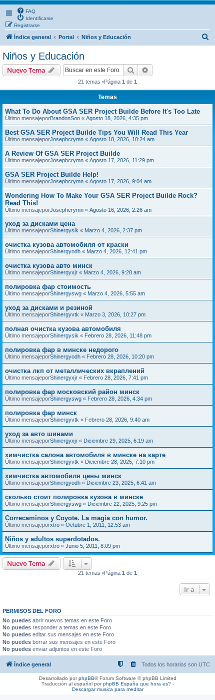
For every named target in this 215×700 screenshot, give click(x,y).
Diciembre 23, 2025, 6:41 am (121, 483)
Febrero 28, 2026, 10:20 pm (120, 357)
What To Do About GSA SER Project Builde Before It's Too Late (102, 111)
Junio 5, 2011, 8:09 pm (93, 546)
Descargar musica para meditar (108, 689)
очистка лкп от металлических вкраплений (74, 371)
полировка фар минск (41, 413)
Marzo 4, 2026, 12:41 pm (116, 251)
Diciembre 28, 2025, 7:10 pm (119, 462)
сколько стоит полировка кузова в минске (74, 497)
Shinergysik (64, 230)
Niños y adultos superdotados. (52, 539)
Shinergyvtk (64, 314)
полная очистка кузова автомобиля (63, 328)
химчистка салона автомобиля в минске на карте (85, 455)
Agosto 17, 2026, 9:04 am (121, 181)
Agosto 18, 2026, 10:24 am (122, 139)
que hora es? (155, 683)
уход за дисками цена (40, 223)
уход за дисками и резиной (48, 307)
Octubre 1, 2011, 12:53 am (98, 525)
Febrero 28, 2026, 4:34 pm (120, 399)
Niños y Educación (43, 56)
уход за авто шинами (39, 434)
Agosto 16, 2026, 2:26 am (121, 210)
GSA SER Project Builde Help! (51, 174)
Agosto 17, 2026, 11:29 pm (122, 160)
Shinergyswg (66, 293)
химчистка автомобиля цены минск (63, 476)
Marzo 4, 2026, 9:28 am (112, 272)
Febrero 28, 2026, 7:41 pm (116, 378)
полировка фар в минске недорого (61, 350)
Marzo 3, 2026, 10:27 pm (115, 314)
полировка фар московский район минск (72, 392)
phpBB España (120, 683)
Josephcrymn (67, 139)
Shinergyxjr (64, 272)
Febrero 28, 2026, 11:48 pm (118, 335)
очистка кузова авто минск (48, 265)
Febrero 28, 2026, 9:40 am (117, 420)
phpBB (86, 678)
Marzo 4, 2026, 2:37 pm (113, 230)
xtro (55, 525)
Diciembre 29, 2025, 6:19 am (118, 441)
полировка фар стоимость (48, 286)
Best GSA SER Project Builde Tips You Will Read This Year (96, 132)
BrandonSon (65, 118)
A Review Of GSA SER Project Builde (62, 153)
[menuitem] (26, 10)
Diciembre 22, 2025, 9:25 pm (122, 504)
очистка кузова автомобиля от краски (66, 244)
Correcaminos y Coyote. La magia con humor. (76, 518)
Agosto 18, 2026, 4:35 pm (117, 118)
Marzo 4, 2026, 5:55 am (116, 293)
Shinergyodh (65, 251)
